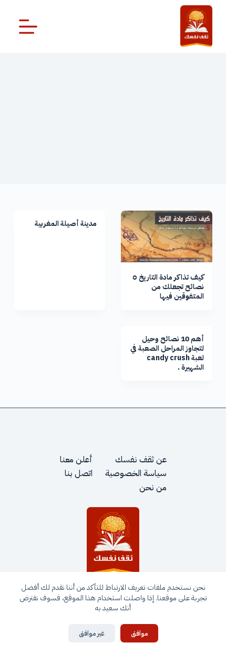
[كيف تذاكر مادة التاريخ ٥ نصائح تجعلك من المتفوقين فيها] (166, 236)
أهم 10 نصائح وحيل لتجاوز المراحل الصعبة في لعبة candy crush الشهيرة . (167, 353)
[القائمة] (28, 26)
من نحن (153, 487)
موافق (139, 633)
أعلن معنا (76, 459)
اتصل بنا (79, 473)
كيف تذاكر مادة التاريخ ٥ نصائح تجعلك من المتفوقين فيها (168, 287)
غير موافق (92, 633)
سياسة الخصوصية (136, 473)
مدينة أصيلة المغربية (66, 223)
